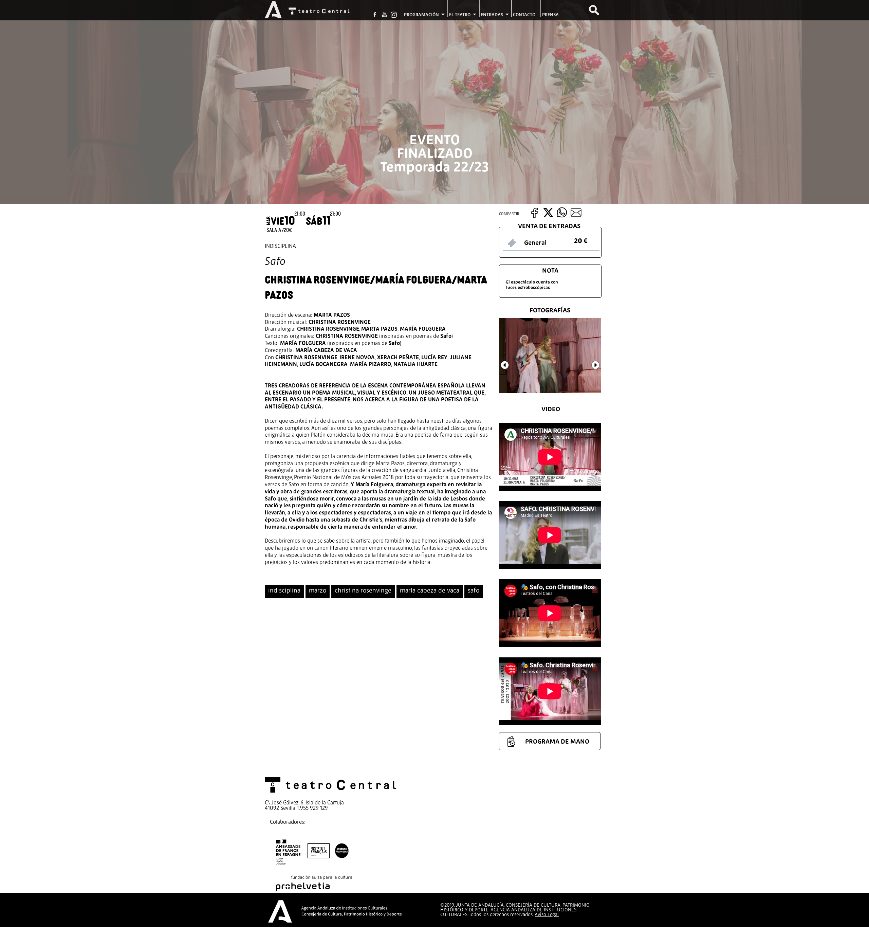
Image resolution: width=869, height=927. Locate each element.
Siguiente (599, 369)
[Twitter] (548, 216)
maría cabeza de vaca (429, 591)
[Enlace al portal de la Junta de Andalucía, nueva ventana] (273, 14)
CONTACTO (524, 15)
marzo (317, 591)
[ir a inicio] (329, 11)
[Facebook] (535, 216)
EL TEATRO (459, 15)
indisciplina (284, 591)
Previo (509, 369)
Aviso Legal (547, 914)
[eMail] (575, 216)
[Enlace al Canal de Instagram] (393, 14)
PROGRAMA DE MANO (557, 742)
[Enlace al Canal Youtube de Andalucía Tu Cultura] (384, 15)
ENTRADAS (492, 15)
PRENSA (550, 15)
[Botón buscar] (594, 10)
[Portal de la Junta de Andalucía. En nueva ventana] (280, 921)
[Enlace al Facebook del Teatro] (375, 15)
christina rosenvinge (363, 591)
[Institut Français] (312, 866)
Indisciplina (280, 246)
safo (473, 591)
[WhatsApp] (562, 216)
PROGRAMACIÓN (421, 15)
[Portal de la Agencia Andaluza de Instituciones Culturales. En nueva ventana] (351, 919)
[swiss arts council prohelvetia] (314, 889)
